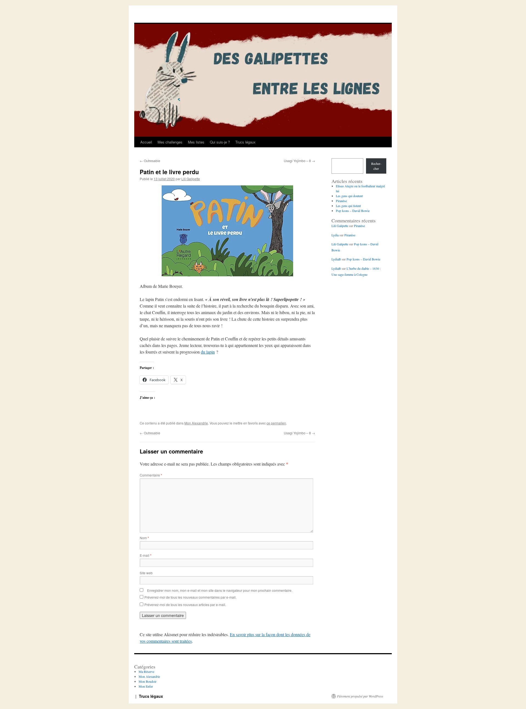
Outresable (150, 160)
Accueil (146, 142)
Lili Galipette (190, 178)
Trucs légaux (245, 142)
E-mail (145, 555)
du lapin (208, 352)
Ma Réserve (146, 671)
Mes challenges (170, 142)
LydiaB (336, 259)
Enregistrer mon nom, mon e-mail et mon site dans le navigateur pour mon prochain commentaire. (219, 590)
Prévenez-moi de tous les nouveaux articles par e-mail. (185, 604)
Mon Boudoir (147, 681)
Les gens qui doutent (349, 196)
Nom (144, 537)
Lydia (335, 235)
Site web (146, 572)
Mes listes (196, 142)
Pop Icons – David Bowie (353, 210)
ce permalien (276, 423)
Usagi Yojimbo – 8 (299, 160)
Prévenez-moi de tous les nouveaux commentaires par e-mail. (190, 597)
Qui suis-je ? (220, 142)
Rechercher (376, 166)
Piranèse (341, 201)
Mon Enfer (146, 686)
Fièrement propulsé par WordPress (360, 696)
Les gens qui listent (348, 205)
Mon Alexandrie (196, 423)
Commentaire (151, 475)
